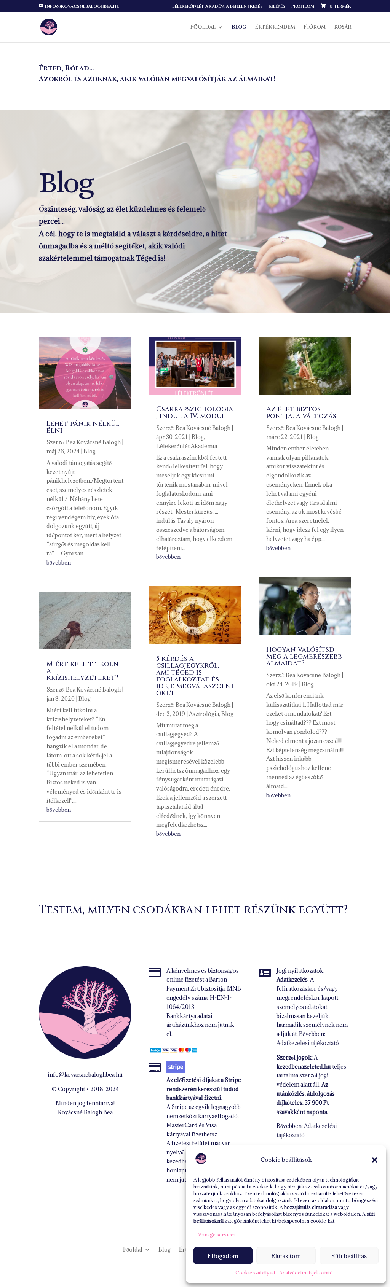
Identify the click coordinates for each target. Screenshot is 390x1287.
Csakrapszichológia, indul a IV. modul (194, 412)
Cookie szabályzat (255, 1273)
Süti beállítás (349, 1256)
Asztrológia (204, 713)
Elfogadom (223, 1256)
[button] (375, 1160)
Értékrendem (275, 27)
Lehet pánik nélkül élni (83, 427)
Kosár (342, 27)
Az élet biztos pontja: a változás (301, 412)
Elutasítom (286, 1256)
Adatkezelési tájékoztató (308, 1043)
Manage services (216, 1234)
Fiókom (315, 27)
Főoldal (203, 27)
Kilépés (277, 6)
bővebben (58, 562)
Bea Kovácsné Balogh (93, 442)
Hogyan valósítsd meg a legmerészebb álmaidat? (304, 656)
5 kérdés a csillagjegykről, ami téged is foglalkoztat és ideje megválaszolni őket (194, 676)
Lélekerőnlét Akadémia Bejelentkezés (217, 6)
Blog (239, 27)
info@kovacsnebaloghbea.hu (85, 1074)
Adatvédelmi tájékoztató (306, 1273)
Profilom (302, 6)
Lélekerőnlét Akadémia (186, 446)
